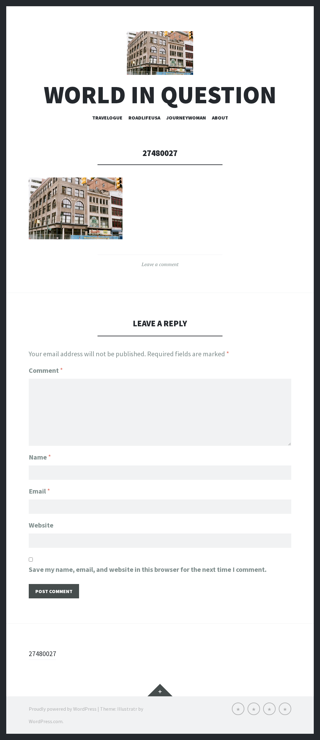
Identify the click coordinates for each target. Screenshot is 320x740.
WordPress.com (45, 721)
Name (40, 457)
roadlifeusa (144, 117)
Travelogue (107, 117)
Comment (46, 370)
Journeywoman (186, 117)
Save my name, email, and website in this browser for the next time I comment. (148, 569)
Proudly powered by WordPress (63, 709)
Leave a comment (160, 264)
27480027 (42, 653)
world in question (160, 94)
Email (39, 491)
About (220, 117)
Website (41, 525)
